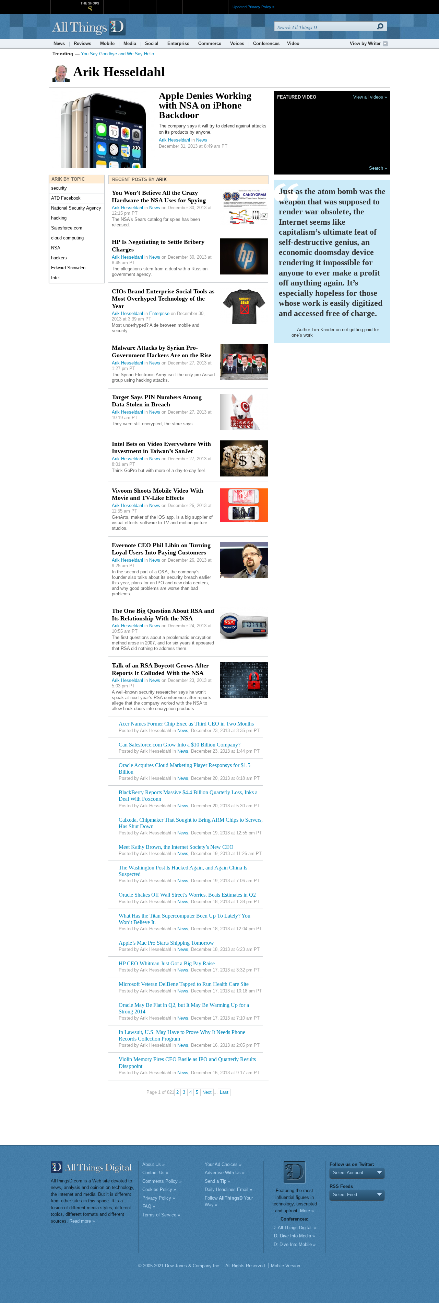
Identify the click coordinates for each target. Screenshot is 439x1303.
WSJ (63, 3)
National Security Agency (76, 208)
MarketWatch (116, 3)
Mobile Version (285, 1265)
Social (151, 43)
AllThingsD (90, 27)
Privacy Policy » (158, 1198)
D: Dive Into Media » (294, 1235)
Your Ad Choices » (223, 1164)
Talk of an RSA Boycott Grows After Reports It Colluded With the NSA (160, 669)
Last (224, 1092)
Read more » (82, 1221)
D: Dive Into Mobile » (295, 1244)
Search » (378, 168)
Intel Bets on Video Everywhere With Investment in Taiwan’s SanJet (161, 447)
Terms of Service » (161, 1214)
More (218, 7)
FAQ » (148, 1206)
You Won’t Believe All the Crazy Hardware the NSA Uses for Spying (159, 196)
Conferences (266, 43)
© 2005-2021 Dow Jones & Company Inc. (179, 1265)
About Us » (153, 1164)
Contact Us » (155, 1172)
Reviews (82, 43)
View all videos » (370, 97)
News (59, 43)
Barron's (143, 3)
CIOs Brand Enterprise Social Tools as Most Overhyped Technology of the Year (163, 299)
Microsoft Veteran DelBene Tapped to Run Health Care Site (184, 984)
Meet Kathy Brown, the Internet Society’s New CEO (176, 847)
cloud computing (67, 237)
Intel (55, 277)
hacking (59, 218)
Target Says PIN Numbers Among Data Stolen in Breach (157, 401)
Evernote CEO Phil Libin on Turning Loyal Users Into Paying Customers (161, 549)
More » (307, 1210)
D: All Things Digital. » (294, 1227)
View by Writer (365, 43)
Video (293, 43)
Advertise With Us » (225, 1172)
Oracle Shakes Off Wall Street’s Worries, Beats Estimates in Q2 (187, 895)
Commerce (209, 43)
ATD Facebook (66, 198)
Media (129, 43)
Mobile (107, 43)
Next (207, 1092)
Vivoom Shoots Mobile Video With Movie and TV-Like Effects (157, 494)
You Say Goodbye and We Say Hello (117, 53)
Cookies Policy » (159, 1189)
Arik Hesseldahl (174, 140)
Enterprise (178, 43)
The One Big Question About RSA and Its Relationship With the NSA (163, 614)
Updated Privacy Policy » (253, 7)
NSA (55, 247)
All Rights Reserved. (245, 1265)
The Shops (90, 3)
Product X (195, 3)
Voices (237, 43)
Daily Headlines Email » (228, 1189)
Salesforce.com (66, 228)
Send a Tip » (217, 1181)
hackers (59, 257)
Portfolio (171, 3)
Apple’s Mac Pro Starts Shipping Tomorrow (166, 943)
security (59, 188)
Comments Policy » (161, 1181)
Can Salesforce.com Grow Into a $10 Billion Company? (179, 745)
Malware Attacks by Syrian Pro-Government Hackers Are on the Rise (161, 351)
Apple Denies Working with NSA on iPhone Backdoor (205, 105)
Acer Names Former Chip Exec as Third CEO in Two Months (186, 724)
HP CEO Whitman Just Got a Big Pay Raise (167, 963)
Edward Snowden (68, 267)
